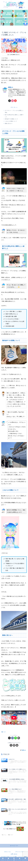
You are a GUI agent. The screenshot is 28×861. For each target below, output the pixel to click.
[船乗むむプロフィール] (21, 21)
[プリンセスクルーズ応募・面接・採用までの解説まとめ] (7, 21)
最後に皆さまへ (9, 123)
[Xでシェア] (9, 738)
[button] (18, 738)
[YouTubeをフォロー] (15, 100)
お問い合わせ (14, 854)
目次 (12, 107)
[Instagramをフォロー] (12, 100)
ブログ (4, 731)
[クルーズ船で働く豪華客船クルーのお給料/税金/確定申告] (21, 13)
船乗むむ (10, 87)
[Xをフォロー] (9, 100)
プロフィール (7, 851)
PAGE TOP (14, 845)
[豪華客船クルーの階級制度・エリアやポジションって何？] (7, 13)
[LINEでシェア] (15, 738)
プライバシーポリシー (20, 851)
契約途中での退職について (11, 119)
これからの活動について (11, 121)
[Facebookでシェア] (12, 738)
